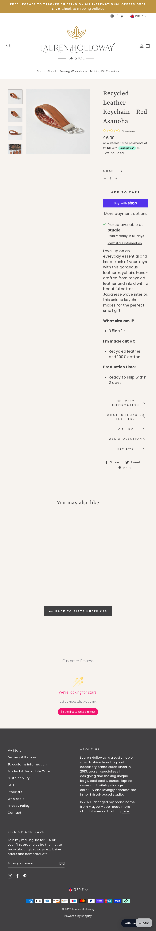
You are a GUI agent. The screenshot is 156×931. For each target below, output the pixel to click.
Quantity (113, 171)
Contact (14, 812)
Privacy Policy (19, 806)
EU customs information (27, 764)
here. (125, 811)
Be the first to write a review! (78, 711)
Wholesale (16, 799)
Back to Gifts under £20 (80, 611)
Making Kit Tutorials (104, 71)
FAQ (11, 785)
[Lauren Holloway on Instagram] (10, 876)
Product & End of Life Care (29, 771)
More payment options (125, 213)
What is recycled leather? (126, 417)
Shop (41, 71)
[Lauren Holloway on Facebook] (17, 876)
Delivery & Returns (22, 757)
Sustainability (19, 778)
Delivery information (125, 403)
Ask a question (125, 439)
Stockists (15, 792)
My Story (14, 750)
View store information (125, 243)
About (52, 71)
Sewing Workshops (74, 71)
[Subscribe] (62, 863)
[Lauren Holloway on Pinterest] (24, 876)
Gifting (126, 429)
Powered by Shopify (78, 916)
